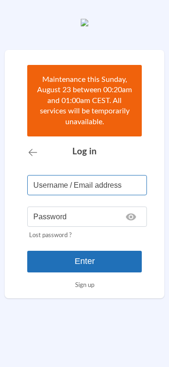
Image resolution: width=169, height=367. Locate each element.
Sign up (84, 285)
